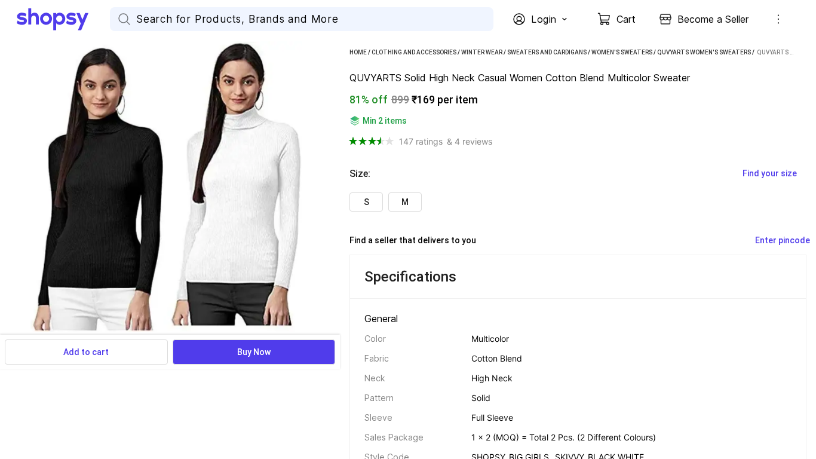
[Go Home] (63, 19)
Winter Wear (481, 52)
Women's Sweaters (621, 52)
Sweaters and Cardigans (547, 52)
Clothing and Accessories (414, 52)
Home (358, 52)
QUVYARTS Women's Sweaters (704, 52)
